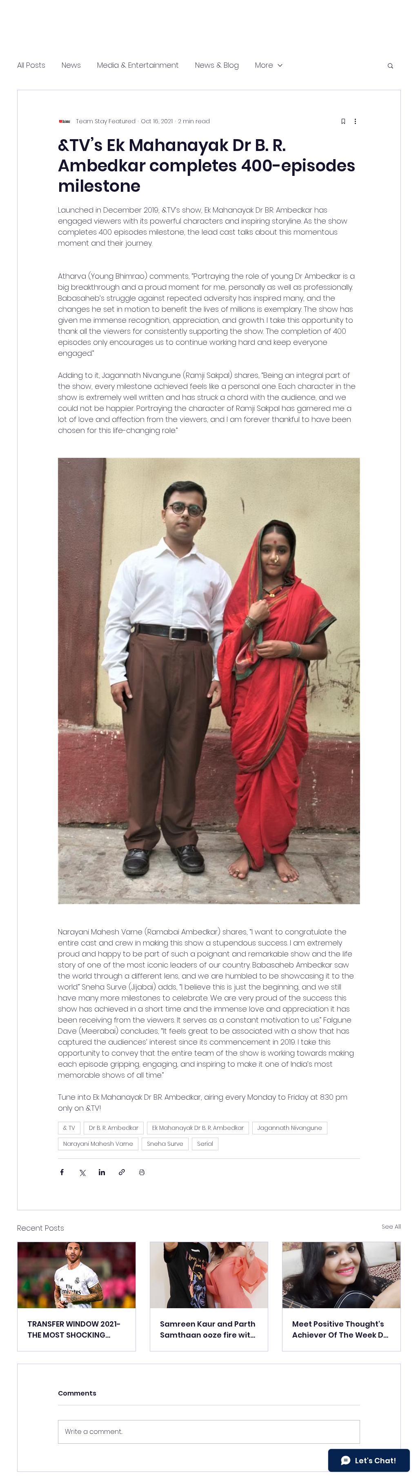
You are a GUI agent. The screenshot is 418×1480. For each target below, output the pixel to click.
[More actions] (355, 121)
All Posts (31, 65)
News (71, 65)
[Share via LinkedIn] (102, 1172)
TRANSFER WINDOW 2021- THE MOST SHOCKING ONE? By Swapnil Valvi (74, 1329)
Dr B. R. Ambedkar (113, 1128)
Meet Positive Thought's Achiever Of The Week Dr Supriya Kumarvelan (339, 1329)
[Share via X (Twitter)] (82, 1172)
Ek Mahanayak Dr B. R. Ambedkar (198, 1128)
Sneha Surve (165, 1144)
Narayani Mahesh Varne (98, 1144)
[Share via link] (122, 1172)
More (264, 65)
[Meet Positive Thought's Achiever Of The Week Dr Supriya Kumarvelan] (341, 1275)
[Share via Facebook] (62, 1172)
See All (391, 1227)
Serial (205, 1144)
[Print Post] (142, 1172)
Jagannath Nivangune (290, 1128)
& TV (69, 1128)
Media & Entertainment (138, 65)
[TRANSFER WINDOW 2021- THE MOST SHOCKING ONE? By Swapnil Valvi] (77, 1275)
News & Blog (217, 65)
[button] (390, 65)
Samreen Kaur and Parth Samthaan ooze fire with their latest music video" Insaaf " (208, 1329)
